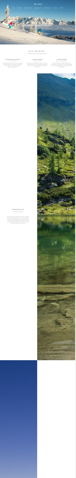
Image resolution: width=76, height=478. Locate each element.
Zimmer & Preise (28, 7)
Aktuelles (55, 7)
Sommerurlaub (37, 7)
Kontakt (62, 7)
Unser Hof (19, 7)
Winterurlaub (47, 7)
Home (13, 7)
